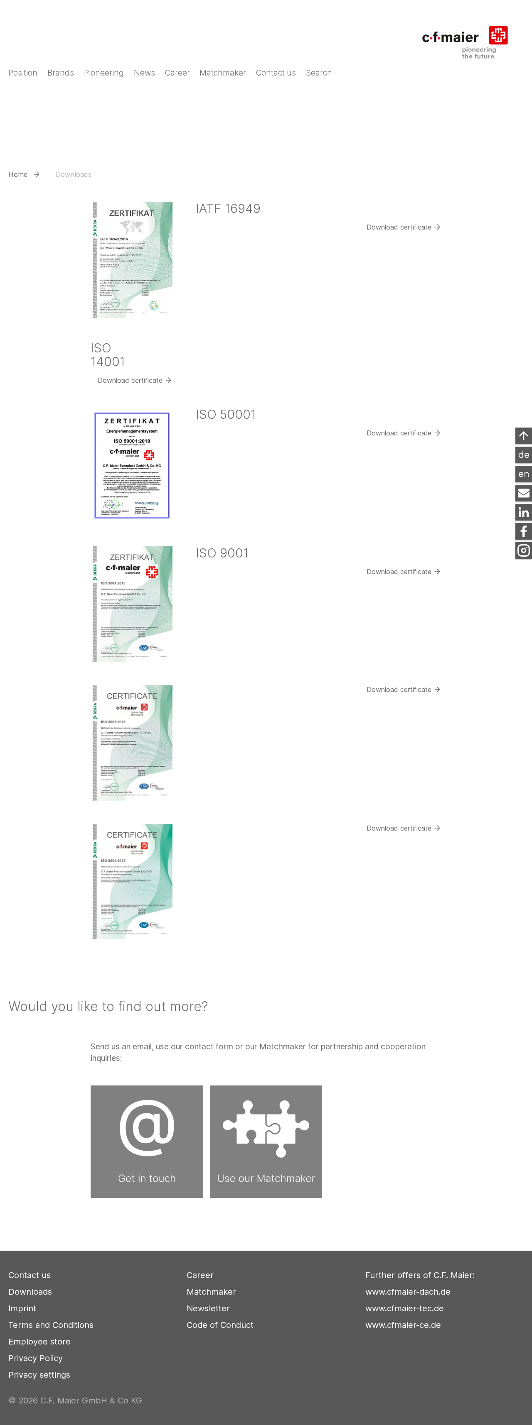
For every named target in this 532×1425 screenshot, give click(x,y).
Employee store (39, 1342)
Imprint (22, 1308)
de (524, 454)
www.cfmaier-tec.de (404, 1308)
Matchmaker (211, 1292)
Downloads (30, 1292)
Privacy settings (39, 1375)
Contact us (29, 1275)
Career (200, 1275)
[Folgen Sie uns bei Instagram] (523, 550)
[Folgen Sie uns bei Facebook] (523, 531)
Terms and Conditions (51, 1325)
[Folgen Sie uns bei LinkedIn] (523, 512)
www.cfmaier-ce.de (403, 1325)
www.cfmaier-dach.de (408, 1292)
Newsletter (208, 1308)
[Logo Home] (470, 37)
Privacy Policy (35, 1358)
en (524, 473)
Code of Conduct (220, 1325)
